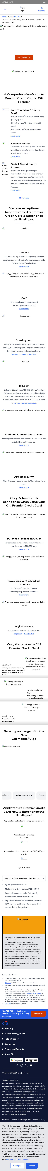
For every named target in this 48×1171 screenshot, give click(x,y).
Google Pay (29, 634)
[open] (5, 9)
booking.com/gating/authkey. (24, 354)
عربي (44, 2)
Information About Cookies (17, 1159)
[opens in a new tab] (16, 1060)
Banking (9, 1028)
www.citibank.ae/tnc (34, 993)
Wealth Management (15, 1033)
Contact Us (10, 1044)
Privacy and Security (14, 1049)
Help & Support (12, 1039)
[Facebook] (17, 1065)
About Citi (9, 1054)
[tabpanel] (24, 896)
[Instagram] (21, 1065)
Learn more (15, 136)
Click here (8, 983)
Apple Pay (18, 634)
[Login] (42, 7)
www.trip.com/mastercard (25, 403)
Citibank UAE (7, 2)
